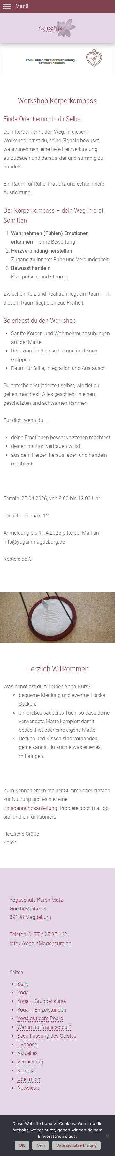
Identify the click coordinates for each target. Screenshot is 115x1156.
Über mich (28, 1079)
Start (22, 984)
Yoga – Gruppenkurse (41, 1001)
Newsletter (29, 1088)
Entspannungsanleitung (30, 808)
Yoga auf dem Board (40, 1018)
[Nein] (107, 1136)
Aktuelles (27, 1053)
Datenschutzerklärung (76, 1145)
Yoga (23, 992)
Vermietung (30, 1062)
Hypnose (27, 1044)
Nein (40, 1145)
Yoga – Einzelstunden (41, 1010)
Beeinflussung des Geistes (46, 1036)
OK (22, 1145)
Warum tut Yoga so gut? (44, 1027)
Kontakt (26, 1071)
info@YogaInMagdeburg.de (40, 943)
